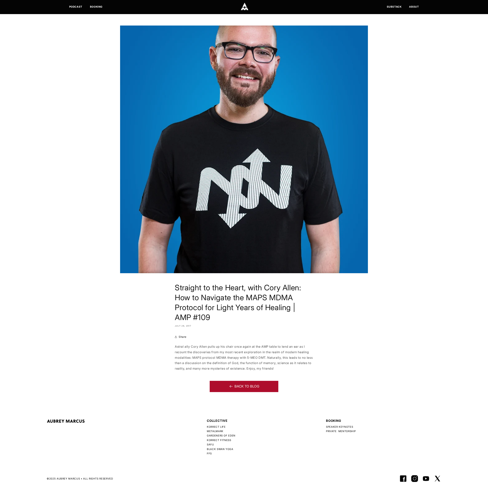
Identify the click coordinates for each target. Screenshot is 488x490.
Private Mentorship (341, 431)
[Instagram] (414, 478)
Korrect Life (216, 426)
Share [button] (182, 336)
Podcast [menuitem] (75, 6)
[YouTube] (426, 478)
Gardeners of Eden (221, 435)
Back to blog (246, 386)
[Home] (244, 6)
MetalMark (215, 431)
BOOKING (333, 421)
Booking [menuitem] (96, 6)
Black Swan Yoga (220, 449)
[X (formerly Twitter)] (437, 478)
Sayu (210, 444)
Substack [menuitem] (394, 6)
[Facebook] (403, 478)
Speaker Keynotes (339, 426)
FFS (209, 453)
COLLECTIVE (217, 421)
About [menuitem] (414, 6)
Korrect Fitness (219, 440)
